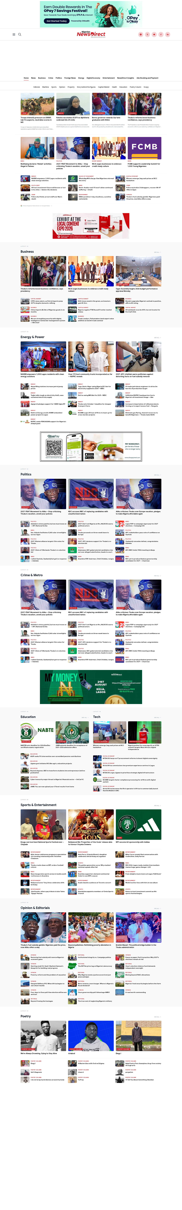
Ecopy (146, 87)
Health (114, 87)
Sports (54, 87)
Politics (59, 78)
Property (71, 87)
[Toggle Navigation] (14, 34)
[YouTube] (154, 34)
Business (42, 78)
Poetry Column (135, 87)
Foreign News (70, 78)
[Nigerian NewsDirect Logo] (91, 34)
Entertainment (109, 78)
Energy (81, 78)
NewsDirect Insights (125, 78)
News (33, 78)
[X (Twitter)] (147, 34)
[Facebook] (160, 34)
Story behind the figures (86, 87)
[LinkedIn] (167, 34)
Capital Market (103, 87)
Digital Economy (93, 78)
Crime (50, 78)
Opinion (62, 87)
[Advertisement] (91, 56)
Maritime (45, 87)
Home (26, 78)
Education (123, 87)
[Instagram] (140, 34)
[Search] (20, 34)
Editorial (36, 87)
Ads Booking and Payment (147, 78)
